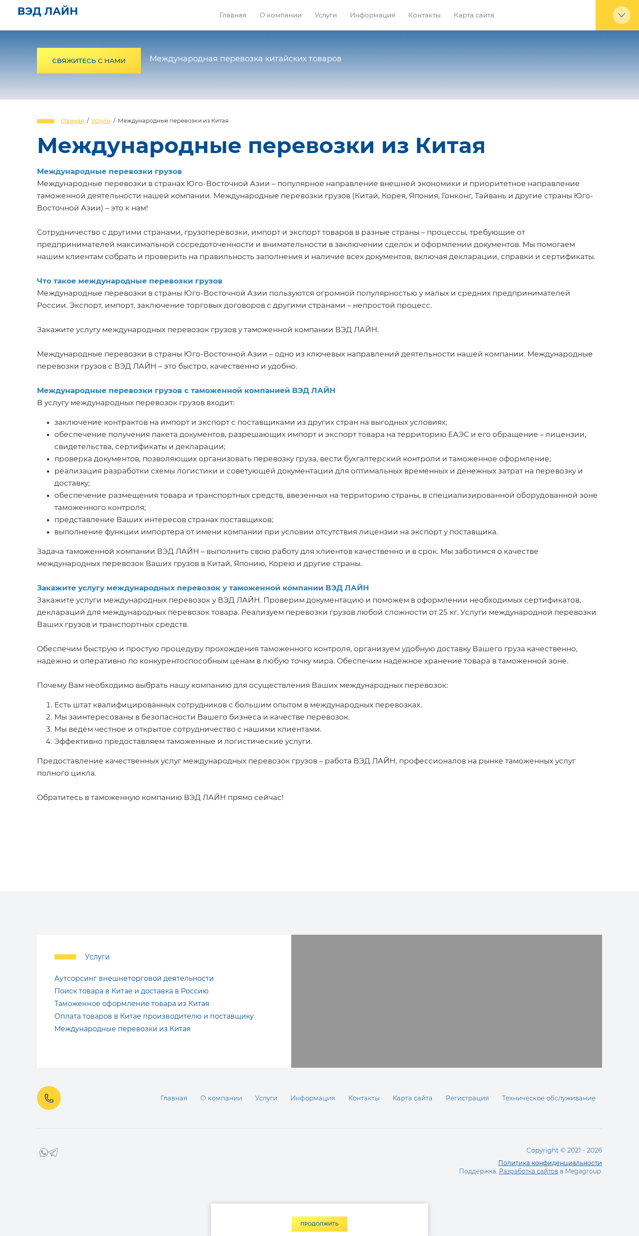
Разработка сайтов (528, 1171)
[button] (89, 60)
